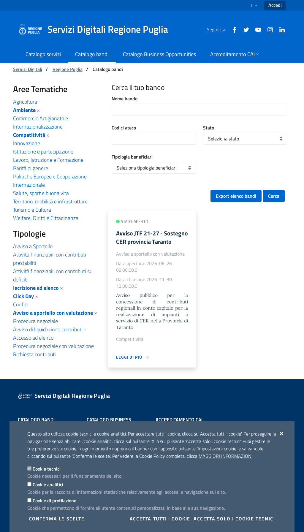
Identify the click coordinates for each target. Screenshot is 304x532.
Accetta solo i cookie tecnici (234, 519)
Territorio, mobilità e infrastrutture (50, 201)
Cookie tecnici (47, 468)
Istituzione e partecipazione (43, 152)
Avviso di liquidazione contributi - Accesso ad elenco (49, 333)
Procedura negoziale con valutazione (53, 346)
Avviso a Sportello (33, 246)
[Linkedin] (280, 29)
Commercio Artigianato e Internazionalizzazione (40, 122)
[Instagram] (268, 29)
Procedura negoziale (35, 321)
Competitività (29, 135)
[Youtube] (256, 29)
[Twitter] (244, 29)
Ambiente (24, 110)
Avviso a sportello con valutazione (53, 313)
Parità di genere (30, 168)
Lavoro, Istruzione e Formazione (48, 160)
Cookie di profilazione (54, 500)
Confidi (20, 304)
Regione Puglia (68, 69)
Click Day (23, 296)
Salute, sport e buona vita (41, 193)
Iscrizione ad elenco (36, 288)
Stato (208, 127)
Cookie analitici (48, 484)
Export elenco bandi (236, 196)
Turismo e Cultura (32, 210)
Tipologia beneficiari (132, 156)
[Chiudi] (282, 433)
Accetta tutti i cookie (160, 519)
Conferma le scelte (57, 519)
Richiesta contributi (34, 354)
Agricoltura (25, 102)
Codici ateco (124, 127)
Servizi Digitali (27, 69)
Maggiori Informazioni (226, 456)
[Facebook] (232, 29)
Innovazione (26, 143)
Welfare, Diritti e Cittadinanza (45, 218)
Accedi (275, 5)
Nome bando (124, 98)
